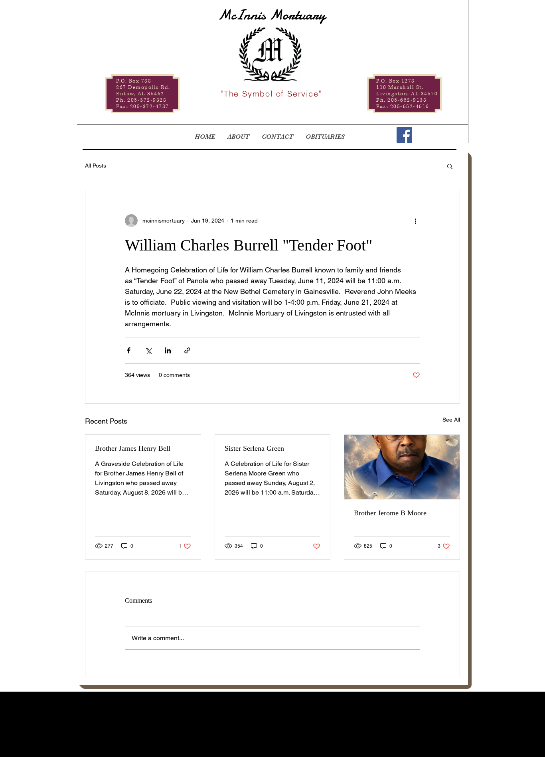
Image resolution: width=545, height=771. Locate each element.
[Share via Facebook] (128, 350)
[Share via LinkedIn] (168, 350)
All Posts (95, 165)
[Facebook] (404, 135)
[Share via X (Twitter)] (148, 350)
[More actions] (415, 220)
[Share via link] (187, 350)
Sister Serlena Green (254, 448)
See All (451, 419)
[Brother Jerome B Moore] (402, 467)
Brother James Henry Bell (132, 448)
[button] (450, 166)
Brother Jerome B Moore (390, 513)
